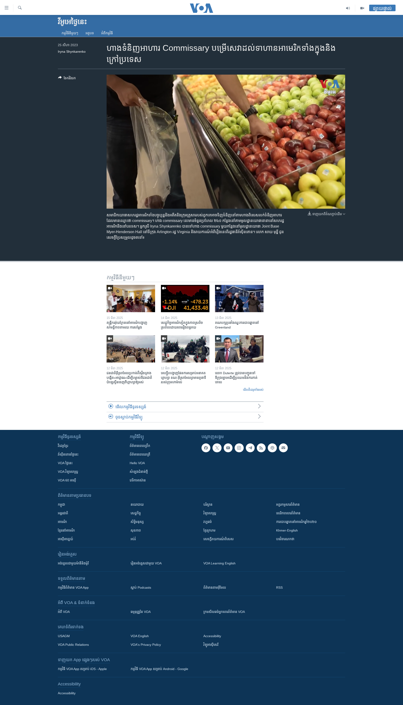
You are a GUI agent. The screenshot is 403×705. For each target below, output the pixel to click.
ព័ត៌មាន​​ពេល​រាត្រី (140, 454)
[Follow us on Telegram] (250, 447)
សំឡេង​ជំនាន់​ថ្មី (139, 471)
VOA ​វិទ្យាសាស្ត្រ (68, 471)
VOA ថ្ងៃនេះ (65, 463)
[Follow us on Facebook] (206, 447)
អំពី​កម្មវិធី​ (107, 33)
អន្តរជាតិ (63, 513)
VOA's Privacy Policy (146, 644)
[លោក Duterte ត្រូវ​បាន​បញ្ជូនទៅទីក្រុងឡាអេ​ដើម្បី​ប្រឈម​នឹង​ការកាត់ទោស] (239, 349)
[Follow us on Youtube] (228, 447)
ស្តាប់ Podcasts (141, 587)
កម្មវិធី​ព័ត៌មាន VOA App (73, 587)
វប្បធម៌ (207, 522)
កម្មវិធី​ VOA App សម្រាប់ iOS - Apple (82, 669)
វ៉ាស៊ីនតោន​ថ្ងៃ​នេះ (68, 454)
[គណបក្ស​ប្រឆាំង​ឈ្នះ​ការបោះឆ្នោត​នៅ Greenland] (239, 298)
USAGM (64, 636)
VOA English (140, 636)
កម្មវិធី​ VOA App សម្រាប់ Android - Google (159, 669)
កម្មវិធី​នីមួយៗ (70, 33)
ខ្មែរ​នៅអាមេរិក (66, 530)
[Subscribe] (283, 447)
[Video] (362, 8)
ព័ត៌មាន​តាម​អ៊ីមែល (214, 587)
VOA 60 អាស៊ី (67, 480)
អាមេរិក (62, 522)
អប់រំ (133, 539)
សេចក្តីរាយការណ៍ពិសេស (218, 539)
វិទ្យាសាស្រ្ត (209, 513)
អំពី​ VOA (64, 612)
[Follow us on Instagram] (239, 447)
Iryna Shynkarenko (72, 51)
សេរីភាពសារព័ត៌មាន (288, 513)
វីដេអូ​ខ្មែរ (63, 446)
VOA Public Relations (73, 644)
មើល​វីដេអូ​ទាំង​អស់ (253, 389)
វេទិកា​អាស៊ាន (138, 480)
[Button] (67, 79)
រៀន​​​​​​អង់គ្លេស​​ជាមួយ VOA (146, 563)
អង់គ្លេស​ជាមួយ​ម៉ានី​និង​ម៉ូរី (73, 563)
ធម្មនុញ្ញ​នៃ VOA (141, 612)
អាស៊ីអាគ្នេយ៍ (65, 539)
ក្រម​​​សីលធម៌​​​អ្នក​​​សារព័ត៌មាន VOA (224, 612)
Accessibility (212, 636)
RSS (279, 587)
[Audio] (348, 8)
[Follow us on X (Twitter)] (216, 447)
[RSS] (261, 447)
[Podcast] (272, 447)
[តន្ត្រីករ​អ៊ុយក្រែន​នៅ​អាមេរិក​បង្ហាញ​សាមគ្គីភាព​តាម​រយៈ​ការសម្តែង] (131, 298)
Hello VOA (137, 463)
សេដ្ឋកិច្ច (136, 513)
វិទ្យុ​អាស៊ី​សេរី (210, 644)
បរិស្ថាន (207, 504)
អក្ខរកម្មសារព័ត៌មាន (288, 504)
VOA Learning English (219, 563)
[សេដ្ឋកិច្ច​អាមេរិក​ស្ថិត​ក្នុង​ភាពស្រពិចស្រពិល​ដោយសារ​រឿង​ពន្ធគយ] (185, 298)
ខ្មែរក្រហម (209, 530)
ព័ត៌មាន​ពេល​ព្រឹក (140, 446)
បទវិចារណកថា (285, 539)
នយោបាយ (137, 504)
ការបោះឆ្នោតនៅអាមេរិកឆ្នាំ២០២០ (296, 522)
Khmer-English (287, 530)
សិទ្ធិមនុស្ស (137, 522)
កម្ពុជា (61, 504)
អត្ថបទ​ (90, 33)
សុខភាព (136, 530)
